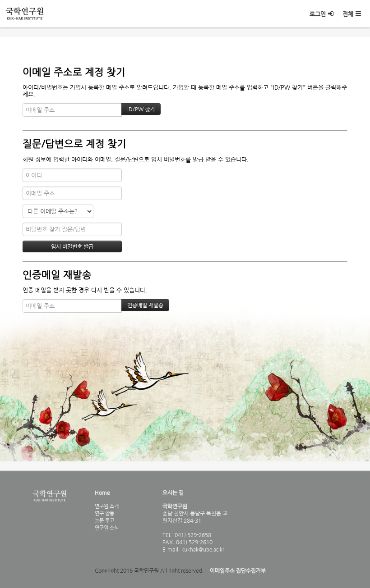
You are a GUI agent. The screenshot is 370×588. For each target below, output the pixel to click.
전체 (347, 13)
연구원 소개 (107, 506)
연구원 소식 (107, 527)
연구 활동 (104, 513)
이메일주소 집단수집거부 (238, 570)
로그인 (318, 13)
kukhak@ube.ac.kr (202, 549)
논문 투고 (104, 520)
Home (102, 492)
